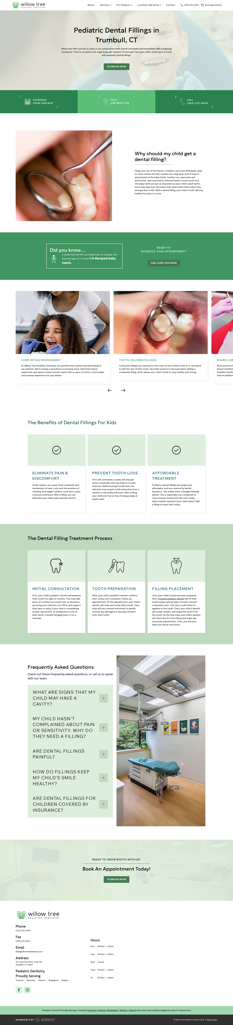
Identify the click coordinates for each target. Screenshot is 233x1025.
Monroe (102, 1010)
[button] (105, 5)
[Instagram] (27, 989)
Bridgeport (112, 1010)
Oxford (132, 1010)
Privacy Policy (212, 1020)
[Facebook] (19, 989)
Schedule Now (116, 66)
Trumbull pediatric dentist (170, 598)
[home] (47, 5)
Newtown (92, 1010)
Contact (170, 5)
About (91, 5)
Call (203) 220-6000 (164, 263)
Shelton (123, 1010)
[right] (123, 390)
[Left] (109, 390)
